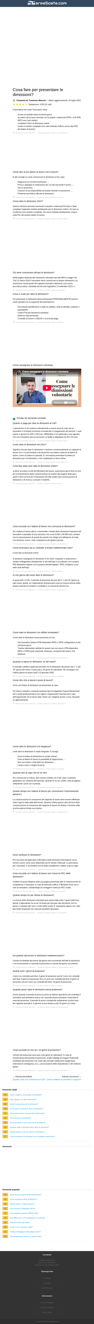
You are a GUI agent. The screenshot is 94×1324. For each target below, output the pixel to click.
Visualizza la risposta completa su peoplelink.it (51, 290)
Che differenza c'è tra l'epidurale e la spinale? (27, 1218)
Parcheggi (47, 1278)
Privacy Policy (47, 1312)
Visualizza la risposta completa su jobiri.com (50, 197)
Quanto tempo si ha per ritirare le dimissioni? (27, 1132)
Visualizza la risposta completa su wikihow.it (50, 787)
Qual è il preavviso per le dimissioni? (24, 1104)
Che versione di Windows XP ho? (23, 1209)
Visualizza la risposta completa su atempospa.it (51, 703)
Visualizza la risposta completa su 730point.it (50, 322)
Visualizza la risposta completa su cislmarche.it (51, 891)
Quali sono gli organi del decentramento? (26, 1195)
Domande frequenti (47, 1303)
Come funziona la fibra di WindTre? (23, 1199)
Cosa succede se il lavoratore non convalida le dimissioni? (32, 1136)
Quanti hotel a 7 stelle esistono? (22, 1204)
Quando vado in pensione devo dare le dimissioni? (29, 1127)
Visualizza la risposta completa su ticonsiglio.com (52, 462)
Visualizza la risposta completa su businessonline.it (52, 218)
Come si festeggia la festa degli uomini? (25, 1232)
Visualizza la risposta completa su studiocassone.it (52, 812)
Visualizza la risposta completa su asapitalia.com (51, 589)
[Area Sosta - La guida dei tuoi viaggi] (47, 5)
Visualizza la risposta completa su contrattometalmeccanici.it (55, 967)
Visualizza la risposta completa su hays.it (49, 483)
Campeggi (47, 1283)
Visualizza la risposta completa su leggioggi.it (50, 676)
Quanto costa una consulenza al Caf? (29, 1079)
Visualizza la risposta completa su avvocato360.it (52, 912)
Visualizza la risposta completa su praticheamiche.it (52, 1007)
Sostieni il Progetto (47, 1307)
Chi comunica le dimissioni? (20, 1118)
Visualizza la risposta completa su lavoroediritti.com (52, 133)
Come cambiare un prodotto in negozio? (64, 1079)
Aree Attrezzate (47, 1288)
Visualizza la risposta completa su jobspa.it (50, 985)
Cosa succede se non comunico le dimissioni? (28, 1123)
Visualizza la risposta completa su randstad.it (50, 769)
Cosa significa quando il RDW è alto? (24, 1213)
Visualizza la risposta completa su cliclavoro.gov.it (52, 869)
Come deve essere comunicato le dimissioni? (27, 1113)
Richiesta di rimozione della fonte (25, 133)
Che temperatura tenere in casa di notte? (26, 1236)
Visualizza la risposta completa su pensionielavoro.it (52, 544)
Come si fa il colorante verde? (21, 1227)
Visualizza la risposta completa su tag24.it (49, 571)
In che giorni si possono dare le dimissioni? (26, 1109)
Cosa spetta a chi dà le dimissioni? (23, 1099)
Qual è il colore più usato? (20, 1222)
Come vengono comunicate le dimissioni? (26, 1095)
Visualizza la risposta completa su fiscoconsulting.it (52, 1070)
